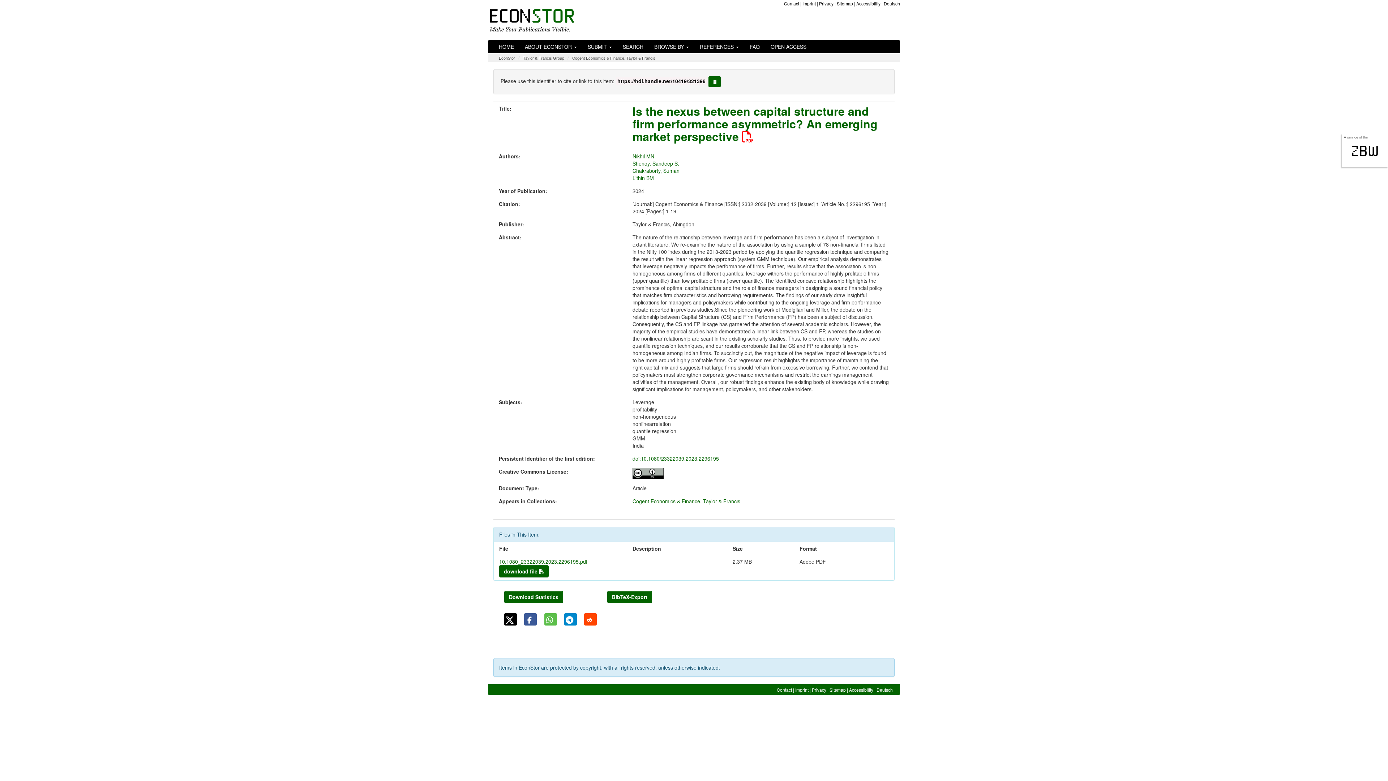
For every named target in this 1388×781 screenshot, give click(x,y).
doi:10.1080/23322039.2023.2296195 (676, 458)
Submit (598, 46)
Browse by (669, 46)
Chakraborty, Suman (656, 170)
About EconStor (549, 46)
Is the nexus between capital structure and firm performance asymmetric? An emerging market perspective (755, 124)
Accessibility (868, 3)
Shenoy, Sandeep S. (656, 163)
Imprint (809, 3)
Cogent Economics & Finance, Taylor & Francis (613, 58)
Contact (791, 3)
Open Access (788, 46)
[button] (510, 619)
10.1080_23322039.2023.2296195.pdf (543, 561)
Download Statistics (533, 597)
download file (521, 571)
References (717, 46)
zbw (1365, 151)
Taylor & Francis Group (543, 58)
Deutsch (892, 3)
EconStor (507, 58)
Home (506, 46)
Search (633, 46)
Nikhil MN (643, 156)
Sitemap (845, 3)
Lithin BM (643, 178)
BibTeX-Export (629, 597)
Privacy (826, 3)
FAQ (755, 46)
